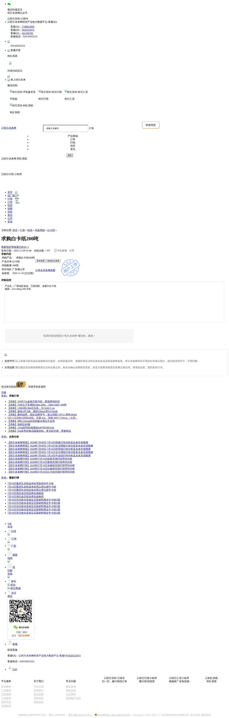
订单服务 (6, 698)
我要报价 (15, 247)
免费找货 (6, 706)
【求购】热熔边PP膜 (18, 424)
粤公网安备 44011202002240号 (113, 715)
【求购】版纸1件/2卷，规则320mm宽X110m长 (32, 411)
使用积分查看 (53, 261)
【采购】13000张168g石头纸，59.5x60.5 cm (31, 408)
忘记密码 (71, 694)
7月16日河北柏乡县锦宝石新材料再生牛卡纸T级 (33, 499)
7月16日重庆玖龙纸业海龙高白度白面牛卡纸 (31, 486)
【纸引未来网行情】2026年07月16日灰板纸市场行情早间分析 (41, 465)
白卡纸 (51, 230)
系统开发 (6, 702)
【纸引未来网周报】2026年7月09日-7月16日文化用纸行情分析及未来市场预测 (50, 452)
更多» (4, 395)
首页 (14, 230)
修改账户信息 (73, 698)
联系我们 (39, 690)
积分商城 (6, 120)
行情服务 (6, 694)
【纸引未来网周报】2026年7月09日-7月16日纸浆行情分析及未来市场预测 (47, 442)
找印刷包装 (11, 570)
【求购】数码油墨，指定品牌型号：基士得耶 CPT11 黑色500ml (42, 414)
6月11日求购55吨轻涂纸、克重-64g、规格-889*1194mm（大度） (42, 418)
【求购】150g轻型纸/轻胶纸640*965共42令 (30, 427)
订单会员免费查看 (45, 270)
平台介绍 (39, 686)
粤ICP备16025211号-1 (80, 715)
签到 (13, 581)
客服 (14, 644)
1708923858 (28, 26)
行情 (13, 531)
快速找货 (151, 125)
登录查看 (41, 261)
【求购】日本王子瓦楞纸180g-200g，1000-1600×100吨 (37, 404)
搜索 (70, 155)
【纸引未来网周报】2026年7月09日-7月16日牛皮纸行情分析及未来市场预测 (49, 455)
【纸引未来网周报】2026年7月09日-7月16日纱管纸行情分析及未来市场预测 (49, 449)
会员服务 (6, 686)
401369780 (27, 33)
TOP (14, 669)
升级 (3, 392)
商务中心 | (22, 120)
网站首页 (71, 686)
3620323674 (28, 30)
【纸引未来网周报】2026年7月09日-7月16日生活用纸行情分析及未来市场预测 (50, 445)
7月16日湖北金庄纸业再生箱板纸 (25, 493)
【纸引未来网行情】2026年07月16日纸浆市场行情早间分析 (39, 458)
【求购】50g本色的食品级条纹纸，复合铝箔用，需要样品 (39, 431)
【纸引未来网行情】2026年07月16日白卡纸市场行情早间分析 (41, 472)
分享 (71, 250)
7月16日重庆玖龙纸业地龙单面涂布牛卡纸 (30, 483)
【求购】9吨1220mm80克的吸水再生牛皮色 (31, 421)
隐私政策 (39, 702)
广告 (13, 546)
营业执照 (39, 694)
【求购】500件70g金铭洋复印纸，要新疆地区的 (33, 401)
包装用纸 (40, 230)
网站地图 (71, 690)
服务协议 (39, 698)
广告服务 (6, 690)
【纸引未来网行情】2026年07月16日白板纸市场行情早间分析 (41, 468)
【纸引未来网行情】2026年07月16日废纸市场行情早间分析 (39, 462)
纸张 (29, 230)
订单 (22, 230)
